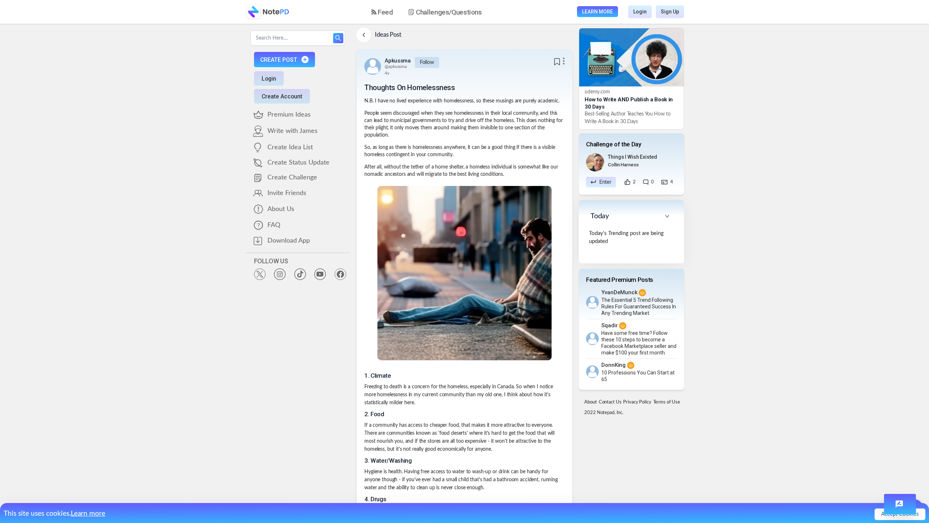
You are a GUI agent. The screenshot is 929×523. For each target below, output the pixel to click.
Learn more (88, 513)
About (590, 402)
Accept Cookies (900, 514)
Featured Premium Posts (619, 279)
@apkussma (396, 66)
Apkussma (398, 60)
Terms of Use (666, 402)
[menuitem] (382, 12)
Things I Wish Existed (632, 157)
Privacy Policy (637, 402)
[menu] (433, 12)
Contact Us (610, 402)
